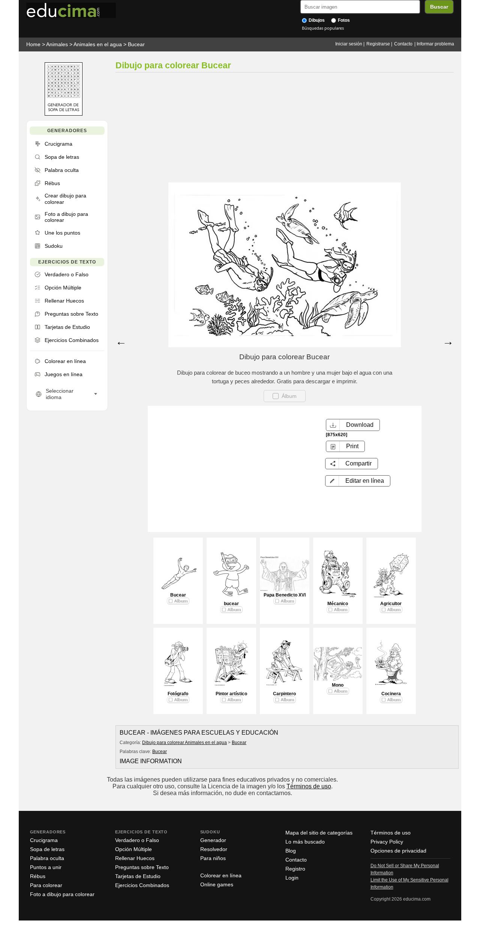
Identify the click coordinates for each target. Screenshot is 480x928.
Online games (216, 884)
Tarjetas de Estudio (137, 876)
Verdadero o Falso (137, 840)
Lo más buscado (305, 842)
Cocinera (391, 693)
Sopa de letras (47, 849)
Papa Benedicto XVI (285, 595)
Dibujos (316, 20)
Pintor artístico (231, 693)
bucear (231, 603)
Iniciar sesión (348, 44)
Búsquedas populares (323, 28)
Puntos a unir (46, 867)
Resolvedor (213, 849)
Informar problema (435, 44)
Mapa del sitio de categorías (318, 833)
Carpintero (284, 693)
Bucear (136, 44)
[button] (357, 481)
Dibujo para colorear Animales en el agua (184, 742)
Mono (338, 685)
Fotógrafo (178, 693)
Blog (290, 851)
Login (291, 878)
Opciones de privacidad (398, 851)
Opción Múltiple (133, 849)
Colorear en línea (221, 875)
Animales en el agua (98, 44)
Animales (57, 44)
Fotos (343, 20)
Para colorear (46, 885)
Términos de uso (308, 786)
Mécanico (337, 603)
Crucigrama (44, 840)
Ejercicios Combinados (142, 885)
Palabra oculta (47, 858)
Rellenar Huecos (134, 858)
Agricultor (391, 603)
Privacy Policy (386, 842)
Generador (213, 840)
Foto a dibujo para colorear (62, 894)
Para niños (213, 858)
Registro (295, 869)
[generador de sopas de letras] (63, 114)
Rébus (37, 876)
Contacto (403, 44)
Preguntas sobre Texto (142, 867)
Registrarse (378, 44)
